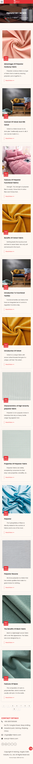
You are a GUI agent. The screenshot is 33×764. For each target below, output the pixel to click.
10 (14, 709)
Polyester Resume (11, 574)
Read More (9, 80)
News (15, 18)
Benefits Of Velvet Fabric (13, 238)
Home (9, 18)
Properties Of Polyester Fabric (15, 464)
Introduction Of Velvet (12, 351)
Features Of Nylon (11, 684)
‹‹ (3, 706)
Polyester (7, 519)
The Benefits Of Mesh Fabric (15, 629)
